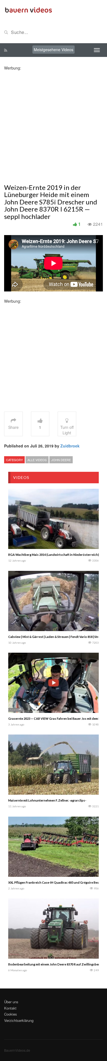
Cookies (10, 1014)
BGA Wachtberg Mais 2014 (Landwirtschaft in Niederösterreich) (53, 554)
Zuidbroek (70, 446)
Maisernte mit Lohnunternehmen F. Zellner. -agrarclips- (47, 800)
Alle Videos (37, 460)
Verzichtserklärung (18, 1020)
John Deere (61, 460)
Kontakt (10, 1008)
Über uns (11, 1001)
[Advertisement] (53, 124)
